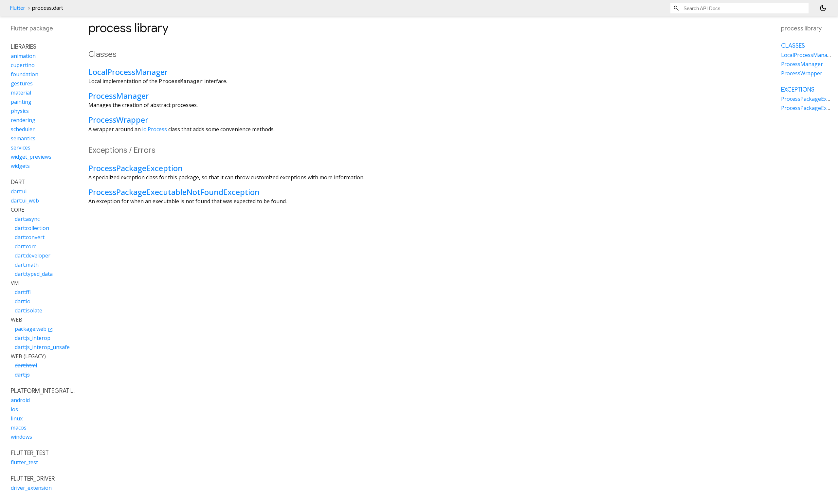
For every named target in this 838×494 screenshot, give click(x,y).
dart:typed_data (34, 273)
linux (17, 418)
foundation (24, 74)
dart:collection (32, 228)
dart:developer (32, 255)
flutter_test (24, 462)
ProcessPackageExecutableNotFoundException (174, 191)
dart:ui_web (25, 200)
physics (20, 111)
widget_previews (31, 156)
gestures (22, 83)
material (21, 92)
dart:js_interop (32, 338)
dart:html (26, 365)
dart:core (26, 246)
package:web (34, 328)
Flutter (17, 8)
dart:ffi (23, 292)
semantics (23, 138)
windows (21, 436)
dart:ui (19, 191)
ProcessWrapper (118, 119)
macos (19, 427)
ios (14, 409)
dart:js (22, 374)
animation (23, 56)
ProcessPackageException (135, 168)
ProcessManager (118, 95)
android (20, 400)
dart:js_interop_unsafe (42, 347)
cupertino (23, 65)
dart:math (27, 264)
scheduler (23, 129)
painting (21, 101)
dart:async (27, 218)
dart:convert (30, 237)
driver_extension (31, 487)
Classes (793, 45)
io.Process (154, 129)
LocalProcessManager (128, 71)
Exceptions (797, 89)
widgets (20, 165)
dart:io (22, 301)
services (20, 147)
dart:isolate (28, 310)
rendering (23, 120)
